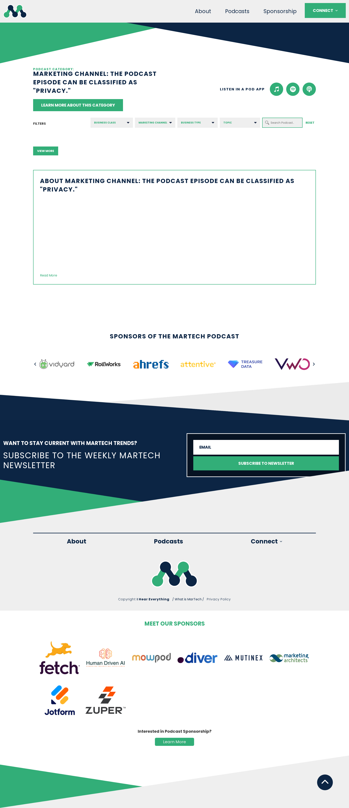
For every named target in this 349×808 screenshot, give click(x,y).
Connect (323, 10)
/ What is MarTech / (188, 599)
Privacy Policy (219, 599)
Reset (310, 123)
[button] (35, 364)
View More (45, 151)
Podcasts (237, 11)
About (203, 11)
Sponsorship (280, 11)
